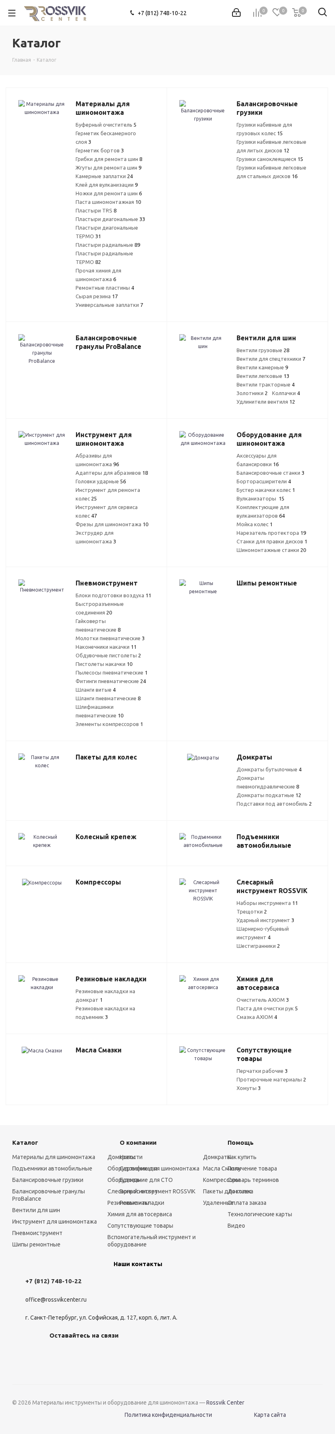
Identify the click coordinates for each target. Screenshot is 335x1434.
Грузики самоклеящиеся (270, 159)
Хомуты (249, 1088)
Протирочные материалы (271, 1079)
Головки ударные (101, 481)
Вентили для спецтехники (271, 359)
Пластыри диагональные (110, 219)
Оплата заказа (247, 1202)
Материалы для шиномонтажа (53, 1157)
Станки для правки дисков (272, 541)
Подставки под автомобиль (274, 803)
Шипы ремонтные (36, 1244)
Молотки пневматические (110, 638)
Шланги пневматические (108, 698)
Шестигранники (258, 946)
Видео (236, 1225)
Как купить (242, 1157)
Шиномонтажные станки (271, 550)
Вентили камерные (262, 367)
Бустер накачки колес (266, 490)
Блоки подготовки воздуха (113, 595)
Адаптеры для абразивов (112, 473)
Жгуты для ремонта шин (108, 167)
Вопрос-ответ (139, 1191)
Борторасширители (264, 481)
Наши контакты (138, 1263)
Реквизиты (134, 1202)
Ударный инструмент (265, 920)
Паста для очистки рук (267, 1008)
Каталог (25, 1142)
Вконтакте (57, 1354)
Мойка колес (254, 524)
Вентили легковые (263, 376)
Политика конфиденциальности (168, 1415)
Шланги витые (96, 689)
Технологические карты (260, 1214)
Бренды (130, 1180)
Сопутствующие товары (140, 1225)
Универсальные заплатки (109, 305)
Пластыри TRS (96, 210)
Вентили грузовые (263, 350)
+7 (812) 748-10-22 (162, 13)
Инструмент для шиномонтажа (54, 1221)
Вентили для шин (36, 1210)
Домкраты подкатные (269, 795)
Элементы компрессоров (109, 724)
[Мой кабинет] (236, 12)
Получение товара (252, 1168)
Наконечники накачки (106, 647)
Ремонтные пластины (105, 287)
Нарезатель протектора (271, 533)
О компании (138, 1142)
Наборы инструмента (267, 903)
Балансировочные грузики (47, 1180)
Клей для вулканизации (107, 185)
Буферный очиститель (106, 124)
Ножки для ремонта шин (109, 193)
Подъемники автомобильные (52, 1168)
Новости (131, 1157)
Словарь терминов (253, 1180)
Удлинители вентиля (266, 401)
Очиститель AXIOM (263, 1000)
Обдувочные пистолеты (108, 655)
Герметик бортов (100, 150)
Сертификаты (138, 1168)
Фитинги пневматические (111, 681)
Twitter (98, 1354)
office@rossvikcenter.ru (56, 1299)
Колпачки (286, 393)
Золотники (252, 393)
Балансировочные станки (270, 473)
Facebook (78, 1354)
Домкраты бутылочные (269, 769)
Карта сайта (270, 1415)
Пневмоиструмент (37, 1233)
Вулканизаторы (260, 498)
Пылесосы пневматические (111, 672)
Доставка (240, 1191)
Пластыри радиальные (108, 245)
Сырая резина (97, 296)
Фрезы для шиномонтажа (112, 524)
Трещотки (252, 911)
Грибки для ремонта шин (109, 159)
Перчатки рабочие (262, 1071)
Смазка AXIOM (257, 1017)
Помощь (241, 1142)
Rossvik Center (225, 1402)
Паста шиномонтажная (108, 202)
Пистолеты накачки (104, 664)
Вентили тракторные (266, 384)
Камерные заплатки (104, 176)
